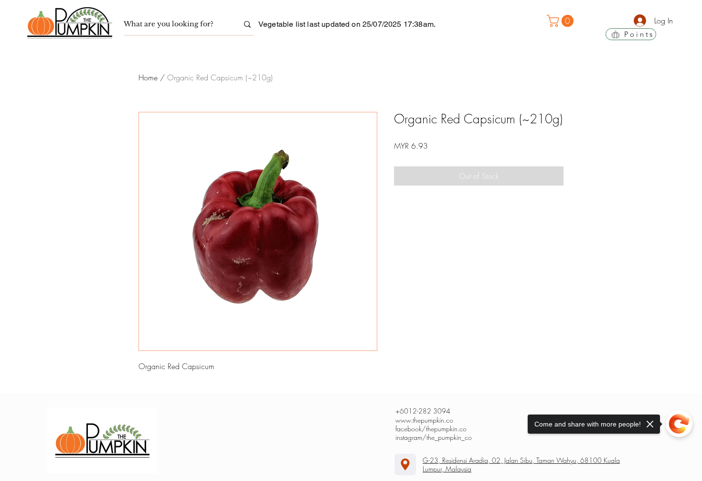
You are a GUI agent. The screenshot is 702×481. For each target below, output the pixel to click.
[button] (561, 21)
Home (148, 77)
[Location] (405, 464)
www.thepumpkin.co (424, 420)
